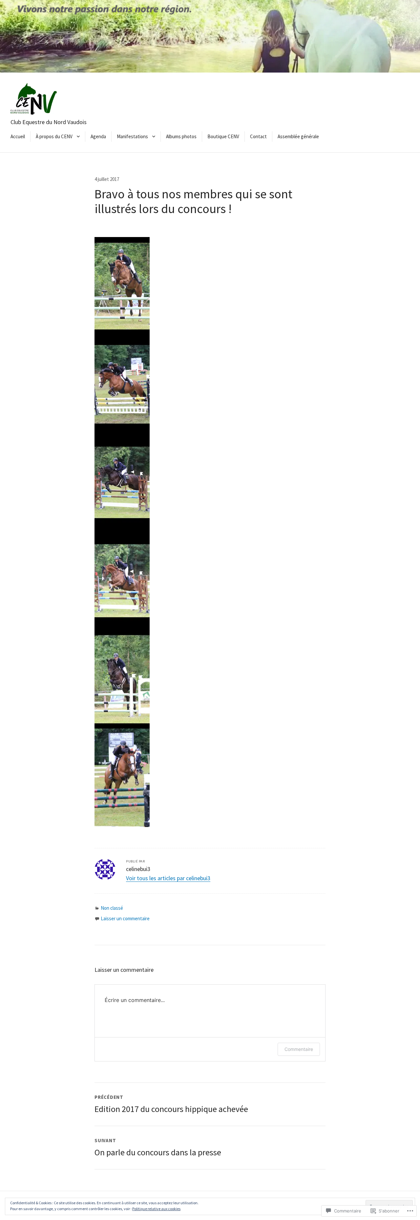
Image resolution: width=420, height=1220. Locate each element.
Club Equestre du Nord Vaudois (48, 122)
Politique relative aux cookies (156, 1208)
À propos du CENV (54, 136)
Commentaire (298, 1049)
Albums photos (181, 136)
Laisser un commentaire (125, 918)
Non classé (112, 908)
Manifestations (132, 136)
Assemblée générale (298, 136)
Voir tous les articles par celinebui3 (168, 878)
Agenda (98, 136)
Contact (258, 136)
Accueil (17, 136)
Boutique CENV (223, 136)
